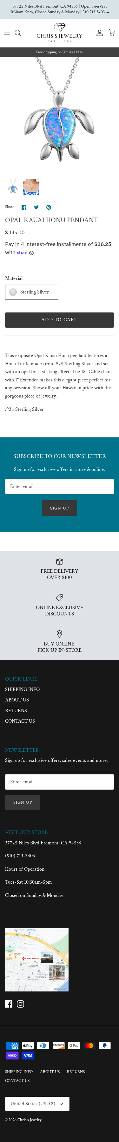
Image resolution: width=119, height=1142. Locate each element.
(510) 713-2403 (20, 856)
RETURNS (16, 710)
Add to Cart (59, 320)
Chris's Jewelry (29, 1120)
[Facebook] (8, 1004)
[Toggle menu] (7, 33)
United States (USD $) (32, 1104)
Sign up (59, 508)
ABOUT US (17, 700)
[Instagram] (20, 1004)
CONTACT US (20, 721)
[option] (59, 116)
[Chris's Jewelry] (59, 33)
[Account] (98, 33)
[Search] (21, 33)
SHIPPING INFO (22, 689)
